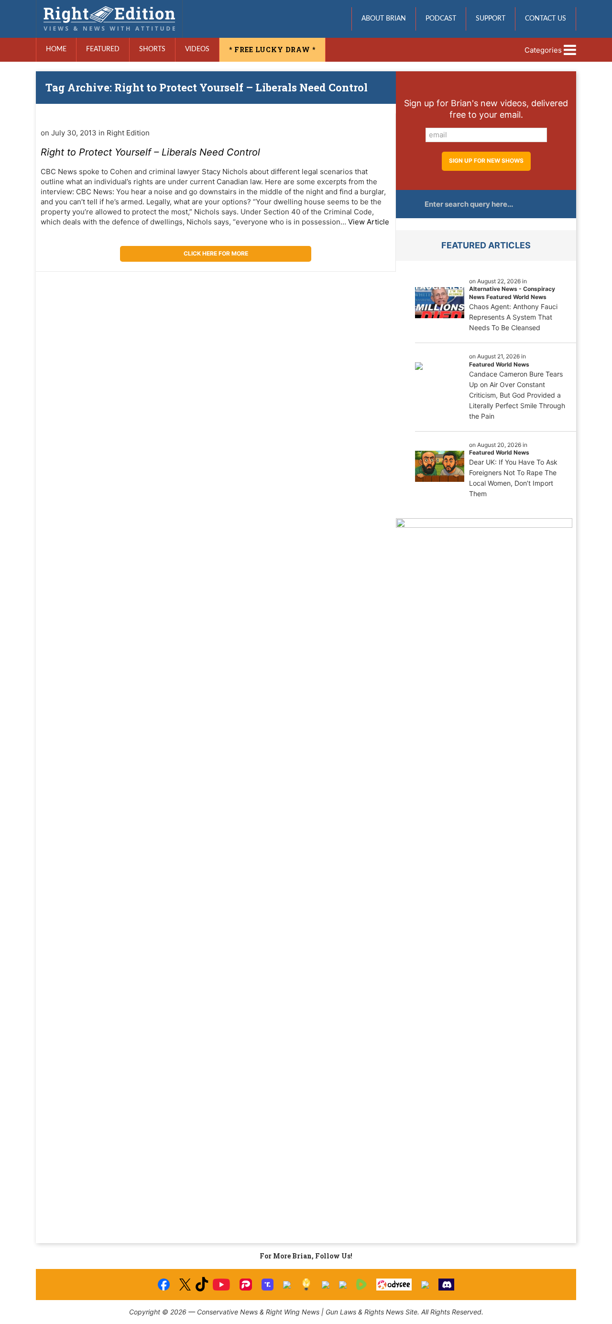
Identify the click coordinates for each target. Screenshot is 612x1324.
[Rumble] (361, 1284)
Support (490, 18)
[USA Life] (342, 1284)
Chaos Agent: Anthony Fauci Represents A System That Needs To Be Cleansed (513, 317)
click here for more (216, 253)
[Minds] (306, 1284)
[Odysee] (394, 1284)
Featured (103, 49)
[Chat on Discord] (446, 1284)
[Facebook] (164, 1284)
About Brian (383, 18)
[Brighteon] (425, 1284)
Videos (197, 49)
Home (56, 49)
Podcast (441, 18)
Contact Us (545, 18)
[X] (185, 1284)
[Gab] (325, 1284)
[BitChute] (286, 1284)
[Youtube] (221, 1284)
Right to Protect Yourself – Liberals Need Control (150, 152)
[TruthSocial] (267, 1284)
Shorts (152, 49)
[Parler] (245, 1284)
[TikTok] (202, 1284)
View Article (368, 221)
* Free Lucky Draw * (272, 49)
